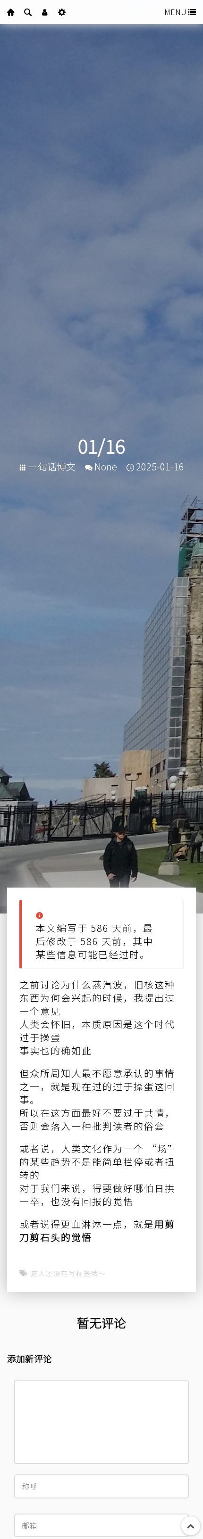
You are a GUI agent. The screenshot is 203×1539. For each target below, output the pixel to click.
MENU (176, 11)
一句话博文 (52, 466)
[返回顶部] (190, 1525)
